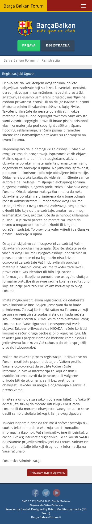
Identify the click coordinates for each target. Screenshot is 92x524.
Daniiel (25, 509)
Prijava (29, 45)
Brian (51, 509)
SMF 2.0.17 (28, 501)
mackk (77, 509)
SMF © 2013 (43, 501)
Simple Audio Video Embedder (46, 505)
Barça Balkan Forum (24, 6)
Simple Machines (61, 501)
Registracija (58, 45)
